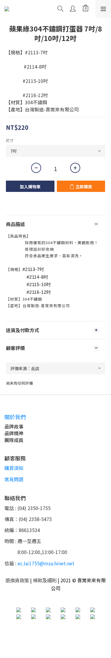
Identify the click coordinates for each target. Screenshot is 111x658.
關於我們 (15, 417)
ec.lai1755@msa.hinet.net (45, 563)
